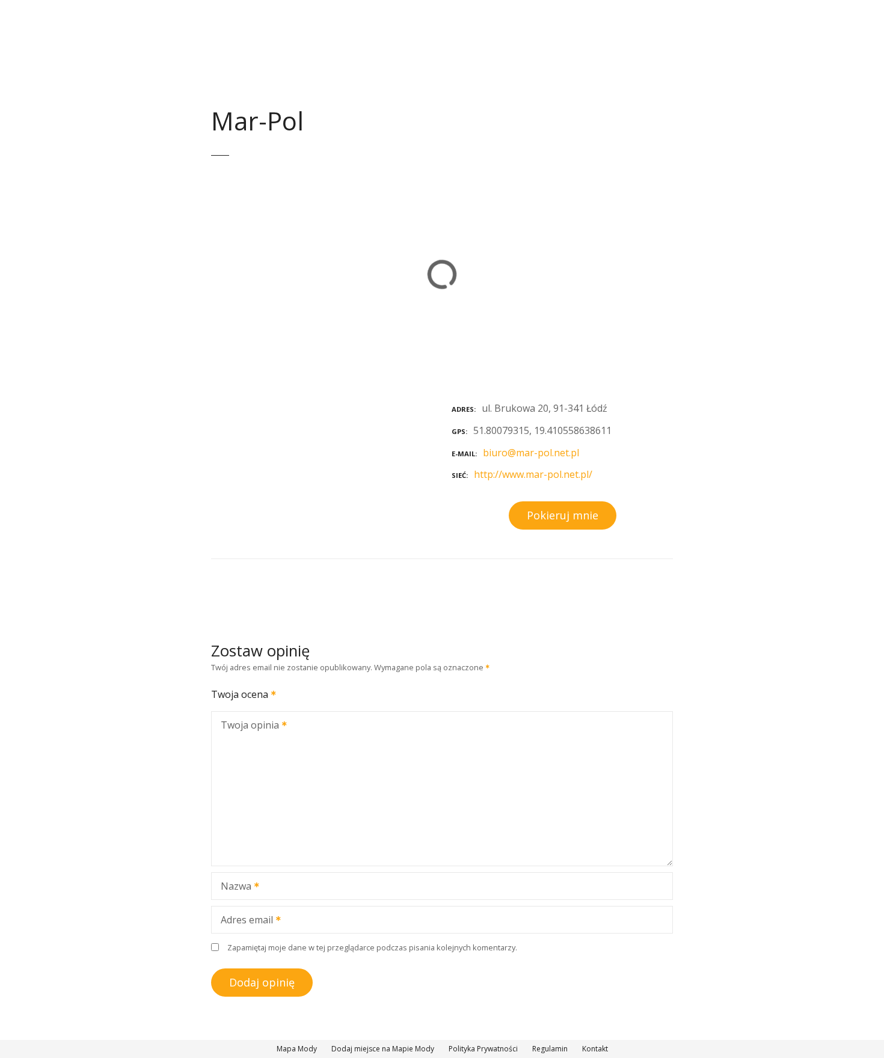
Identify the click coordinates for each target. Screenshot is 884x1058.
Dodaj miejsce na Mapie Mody (382, 1049)
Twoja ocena (241, 694)
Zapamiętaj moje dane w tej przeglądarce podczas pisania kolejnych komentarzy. (372, 947)
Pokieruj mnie (562, 515)
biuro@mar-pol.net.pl (531, 452)
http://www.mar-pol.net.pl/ (533, 474)
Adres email (243, 921)
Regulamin (550, 1049)
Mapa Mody (297, 1049)
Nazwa (233, 887)
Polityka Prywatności (483, 1049)
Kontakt (595, 1049)
